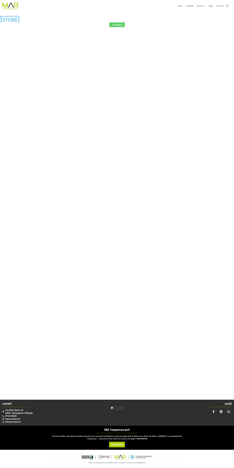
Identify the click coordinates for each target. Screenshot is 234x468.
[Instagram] (229, 412)
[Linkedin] (221, 412)
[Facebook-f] (213, 412)
